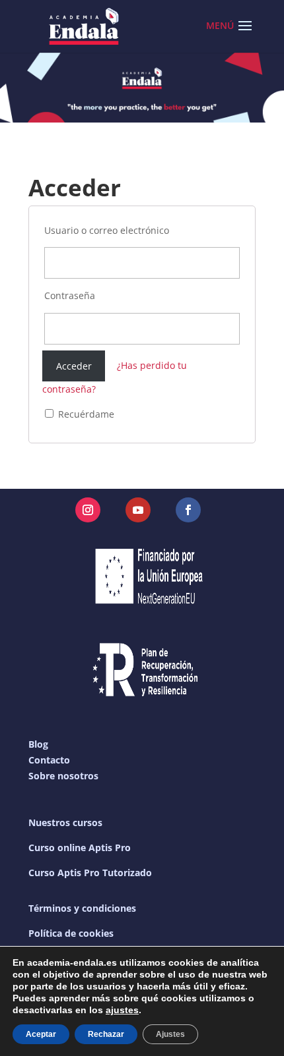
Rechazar (106, 1034)
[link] (84, 25)
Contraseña (69, 295)
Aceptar (41, 1034)
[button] (245, 34)
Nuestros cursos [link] (65, 822)
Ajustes (170, 1034)
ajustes (122, 1010)
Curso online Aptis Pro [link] (79, 847)
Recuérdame (84, 414)
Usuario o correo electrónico (106, 230)
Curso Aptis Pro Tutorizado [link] (90, 872)
